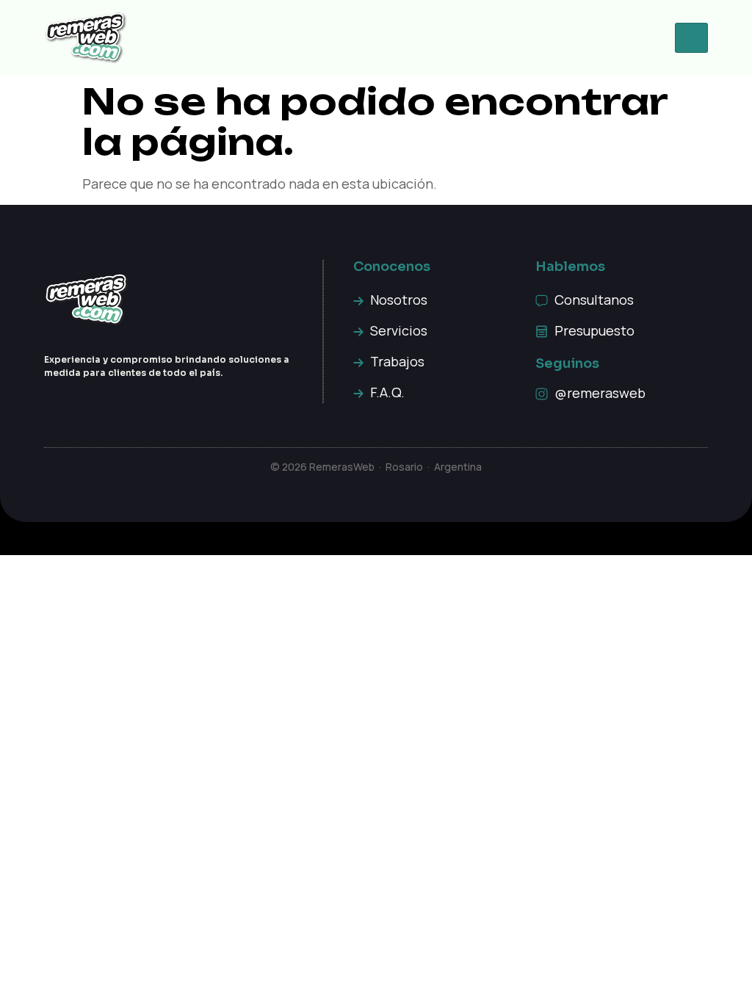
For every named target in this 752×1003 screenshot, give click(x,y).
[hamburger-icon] (691, 38)
